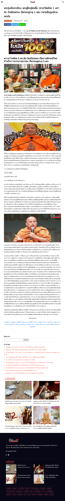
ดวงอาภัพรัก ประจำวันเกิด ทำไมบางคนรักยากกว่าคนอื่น (20, 360)
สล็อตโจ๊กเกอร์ (40, 324)
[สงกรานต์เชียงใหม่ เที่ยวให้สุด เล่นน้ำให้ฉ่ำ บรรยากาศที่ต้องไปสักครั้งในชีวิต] (46, 415)
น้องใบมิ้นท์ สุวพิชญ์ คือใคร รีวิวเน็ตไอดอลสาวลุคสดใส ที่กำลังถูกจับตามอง (25, 365)
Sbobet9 (32, 327)
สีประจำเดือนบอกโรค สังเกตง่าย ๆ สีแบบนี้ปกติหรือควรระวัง (21, 370)
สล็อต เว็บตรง (42, 322)
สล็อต (55, 322)
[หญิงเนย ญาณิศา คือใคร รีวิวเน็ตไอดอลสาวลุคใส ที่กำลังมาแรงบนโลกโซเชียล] (46, 390)
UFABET (7, 322)
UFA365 (13, 322)
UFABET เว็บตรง (33, 322)
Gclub (47, 324)
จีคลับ (52, 324)
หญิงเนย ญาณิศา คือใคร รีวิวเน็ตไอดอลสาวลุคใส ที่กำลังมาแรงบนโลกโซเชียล (26, 350)
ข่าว (21, 31)
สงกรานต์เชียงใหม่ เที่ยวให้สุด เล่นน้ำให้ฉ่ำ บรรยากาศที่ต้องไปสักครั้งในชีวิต (25, 357)
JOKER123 (23, 324)
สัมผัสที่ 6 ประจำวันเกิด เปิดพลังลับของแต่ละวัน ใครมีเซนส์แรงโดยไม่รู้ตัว (25, 373)
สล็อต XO (11, 324)
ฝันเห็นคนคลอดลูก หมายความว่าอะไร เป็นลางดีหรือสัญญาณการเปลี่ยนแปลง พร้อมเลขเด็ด (29, 362)
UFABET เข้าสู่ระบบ (22, 322)
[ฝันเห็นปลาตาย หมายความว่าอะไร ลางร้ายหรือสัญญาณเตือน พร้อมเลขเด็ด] (18, 390)
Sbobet (57, 324)
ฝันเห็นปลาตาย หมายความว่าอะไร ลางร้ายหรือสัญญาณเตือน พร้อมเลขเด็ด (25, 347)
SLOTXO (50, 322)
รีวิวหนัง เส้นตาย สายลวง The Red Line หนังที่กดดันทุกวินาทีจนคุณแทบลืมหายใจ (27, 368)
